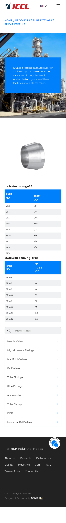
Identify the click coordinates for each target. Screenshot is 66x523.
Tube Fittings (42, 20)
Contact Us (31, 471)
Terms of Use (12, 471)
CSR (37, 464)
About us (10, 458)
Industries (24, 464)
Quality (9, 464)
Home (9, 20)
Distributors (43, 458)
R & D (48, 464)
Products (22, 20)
